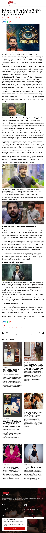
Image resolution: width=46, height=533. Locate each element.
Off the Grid (4, 512)
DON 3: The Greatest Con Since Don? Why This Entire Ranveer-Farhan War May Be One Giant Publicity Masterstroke (33, 414)
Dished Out (4, 511)
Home (3, 506)
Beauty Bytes (4, 509)
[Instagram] (24, 506)
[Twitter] (28, 506)
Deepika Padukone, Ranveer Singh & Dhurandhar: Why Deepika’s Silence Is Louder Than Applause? (12, 467)
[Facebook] (26, 506)
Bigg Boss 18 (8, 53)
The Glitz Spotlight (5, 508)
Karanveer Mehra (15, 327)
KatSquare (28, 530)
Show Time (5, 17)
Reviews (3, 515)
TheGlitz (26, 64)
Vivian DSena (21, 327)
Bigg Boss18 (5, 327)
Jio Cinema (10, 327)
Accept (14, 528)
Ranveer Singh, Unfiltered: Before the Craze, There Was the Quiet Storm (33, 467)
